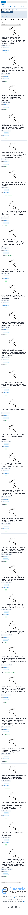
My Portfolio (4, 16)
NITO (6, 734)
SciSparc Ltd (6, 47)
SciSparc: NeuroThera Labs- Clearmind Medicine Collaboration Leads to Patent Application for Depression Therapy (12, 323)
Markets (4, 2)
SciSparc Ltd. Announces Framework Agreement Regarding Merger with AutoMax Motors (12, 834)
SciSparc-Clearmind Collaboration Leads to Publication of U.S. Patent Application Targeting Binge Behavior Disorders (13, 777)
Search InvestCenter (17, 9)
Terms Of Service (16, 903)
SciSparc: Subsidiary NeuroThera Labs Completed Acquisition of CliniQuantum (12, 270)
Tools (3, 4)
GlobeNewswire (5, 50)
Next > (19, 24)
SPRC (6, 52)
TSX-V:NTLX (10, 195)
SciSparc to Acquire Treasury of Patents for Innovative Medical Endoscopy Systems (13, 632)
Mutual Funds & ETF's (16, 2)
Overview (3, 6)
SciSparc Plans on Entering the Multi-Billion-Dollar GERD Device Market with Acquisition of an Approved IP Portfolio (12, 606)
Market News (10, 6)
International (23, 6)
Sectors (24, 2)
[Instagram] (19, 907)
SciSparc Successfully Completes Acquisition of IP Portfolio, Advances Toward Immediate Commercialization (12, 465)
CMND (6, 672)
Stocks (8, 2)
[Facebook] (12, 907)
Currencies (16, 6)
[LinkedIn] (15, 907)
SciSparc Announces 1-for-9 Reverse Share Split (13, 410)
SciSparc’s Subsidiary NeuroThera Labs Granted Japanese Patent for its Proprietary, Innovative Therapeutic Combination (12, 98)
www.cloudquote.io (14, 898)
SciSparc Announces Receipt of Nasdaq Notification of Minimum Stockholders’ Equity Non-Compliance (12, 520)
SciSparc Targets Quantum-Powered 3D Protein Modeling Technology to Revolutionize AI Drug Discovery (13, 750)
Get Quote (7, 11)
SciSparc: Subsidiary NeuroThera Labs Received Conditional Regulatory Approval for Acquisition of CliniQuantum (13, 297)
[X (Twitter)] (8, 907)
